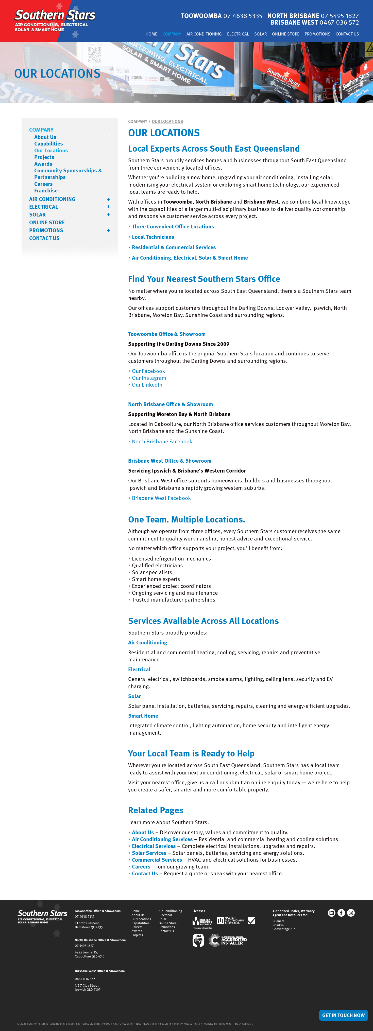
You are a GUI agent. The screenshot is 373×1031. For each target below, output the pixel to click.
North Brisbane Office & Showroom (100, 940)
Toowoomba (221, 15)
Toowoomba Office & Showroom (98, 910)
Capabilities (48, 143)
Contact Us (347, 34)
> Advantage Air (284, 929)
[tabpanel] (186, 72)
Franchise (46, 190)
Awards (43, 163)
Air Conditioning (204, 34)
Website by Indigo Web (218, 1023)
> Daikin (278, 925)
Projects (44, 157)
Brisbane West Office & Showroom (100, 970)
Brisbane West (314, 22)
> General (279, 921)
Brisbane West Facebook (161, 498)
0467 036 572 (85, 978)
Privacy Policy (191, 1023)
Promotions (317, 34)
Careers (43, 183)
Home (151, 34)
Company (172, 34)
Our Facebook (148, 371)
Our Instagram (149, 377)
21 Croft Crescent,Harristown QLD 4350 (90, 925)
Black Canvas (242, 1023)
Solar (260, 34)
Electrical (238, 34)
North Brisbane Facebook (162, 441)
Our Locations (51, 150)
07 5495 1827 (84, 945)
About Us (45, 137)
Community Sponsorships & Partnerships (68, 173)
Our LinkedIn (147, 384)
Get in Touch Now (343, 1015)
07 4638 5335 (84, 916)
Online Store (285, 34)
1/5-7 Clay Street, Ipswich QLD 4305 (87, 987)
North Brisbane (313, 15)
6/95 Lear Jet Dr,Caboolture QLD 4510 (90, 954)
